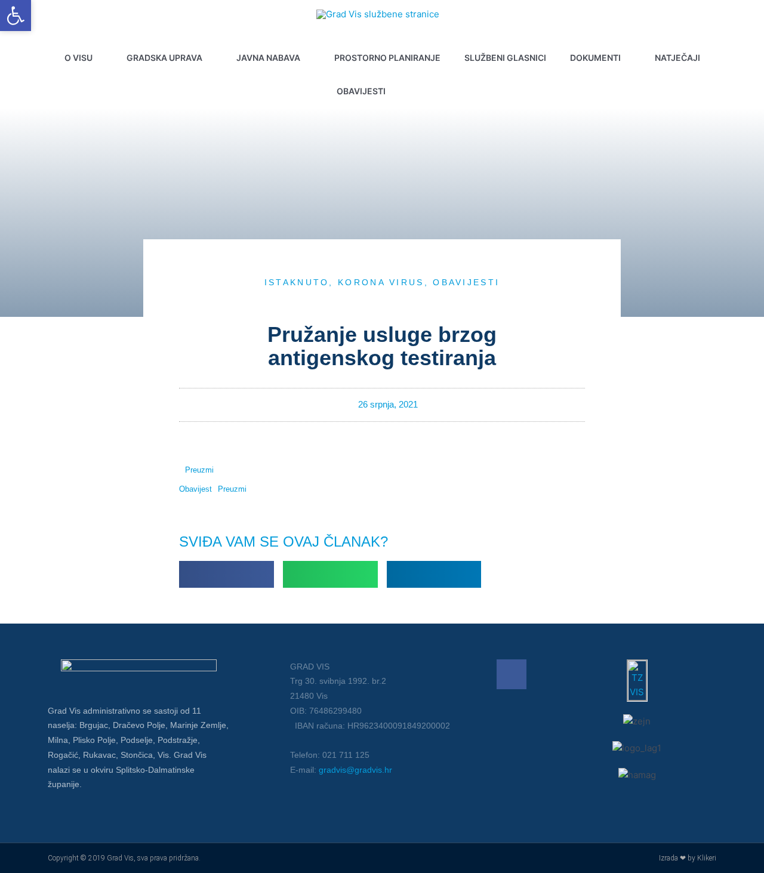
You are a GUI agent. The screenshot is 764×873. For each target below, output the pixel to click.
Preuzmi (199, 469)
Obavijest (195, 489)
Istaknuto (296, 282)
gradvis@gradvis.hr (355, 770)
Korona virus (381, 282)
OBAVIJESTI (466, 282)
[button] (424, 91)
